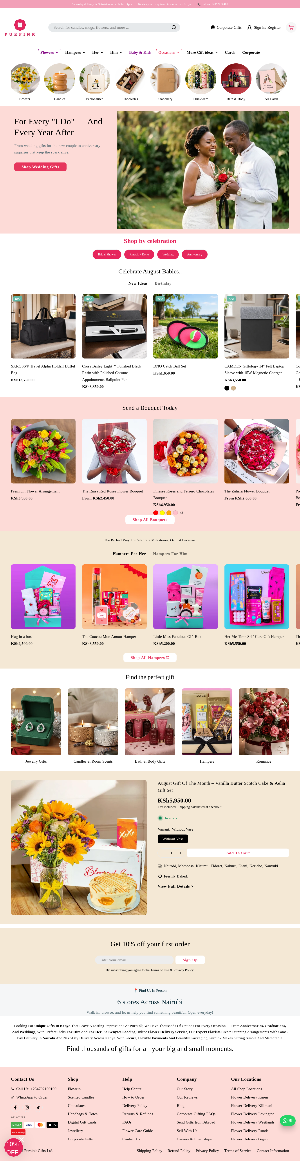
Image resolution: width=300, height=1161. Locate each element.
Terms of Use (159, 970)
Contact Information (273, 1151)
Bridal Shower (107, 254)
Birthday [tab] (163, 283)
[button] (13, 1147)
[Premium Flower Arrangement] (43, 451)
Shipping (183, 807)
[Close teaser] (21, 1140)
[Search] (174, 27)
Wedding (168, 254)
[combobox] (114, 27)
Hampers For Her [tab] (129, 553)
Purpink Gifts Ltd (38, 1151)
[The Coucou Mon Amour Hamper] (114, 596)
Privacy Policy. (183, 970)
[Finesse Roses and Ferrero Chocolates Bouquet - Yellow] (162, 512)
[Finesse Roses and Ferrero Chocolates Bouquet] (185, 451)
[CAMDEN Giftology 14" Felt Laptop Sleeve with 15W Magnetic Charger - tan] (233, 388)
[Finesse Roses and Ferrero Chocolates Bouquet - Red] (155, 512)
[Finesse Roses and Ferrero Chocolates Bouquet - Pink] (175, 512)
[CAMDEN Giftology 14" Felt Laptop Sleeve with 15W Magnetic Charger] (256, 326)
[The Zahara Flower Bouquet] (256, 451)
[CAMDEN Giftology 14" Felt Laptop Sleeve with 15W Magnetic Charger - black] (226, 388)
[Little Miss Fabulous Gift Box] (185, 596)
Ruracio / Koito (139, 254)
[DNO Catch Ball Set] (185, 326)
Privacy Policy (207, 1151)
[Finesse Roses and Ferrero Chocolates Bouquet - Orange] (168, 512)
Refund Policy (179, 1151)
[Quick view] (70, 302)
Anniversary (194, 254)
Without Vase (173, 839)
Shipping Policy (149, 1151)
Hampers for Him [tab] (170, 553)
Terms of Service (237, 1151)
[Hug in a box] (43, 596)
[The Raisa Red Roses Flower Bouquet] (114, 451)
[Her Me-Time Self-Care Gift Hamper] (256, 596)
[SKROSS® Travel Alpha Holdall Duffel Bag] (43, 326)
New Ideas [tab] (138, 283)
